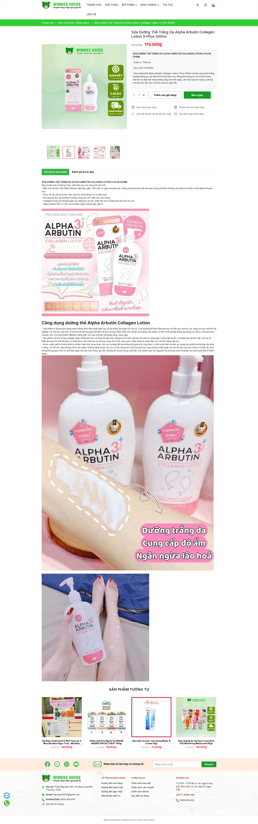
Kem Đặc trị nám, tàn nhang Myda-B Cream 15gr (151, 742)
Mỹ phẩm (128, 4)
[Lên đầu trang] (248, 814)
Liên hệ (91, 14)
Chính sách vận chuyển (142, 787)
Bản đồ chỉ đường (54, 804)
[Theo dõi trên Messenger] (57, 764)
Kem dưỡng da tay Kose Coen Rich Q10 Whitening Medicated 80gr (196, 742)
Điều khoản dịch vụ (110, 795)
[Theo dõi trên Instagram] (67, 764)
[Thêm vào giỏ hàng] (77, 732)
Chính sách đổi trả (140, 791)
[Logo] (61, 5)
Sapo (152, 820)
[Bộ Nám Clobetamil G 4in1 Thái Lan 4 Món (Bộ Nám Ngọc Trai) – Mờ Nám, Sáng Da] (62, 717)
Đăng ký (209, 764)
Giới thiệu (112, 4)
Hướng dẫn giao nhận (112, 791)
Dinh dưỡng (148, 4)
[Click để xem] (84, 86)
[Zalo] (7, 796)
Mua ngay (57, 732)
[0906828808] (7, 803)
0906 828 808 (60, 799)
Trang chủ (93, 4)
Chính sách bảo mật (140, 783)
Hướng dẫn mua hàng (111, 783)
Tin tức (168, 4)
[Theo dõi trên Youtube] (76, 764)
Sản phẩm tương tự (129, 689)
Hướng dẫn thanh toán (112, 787)
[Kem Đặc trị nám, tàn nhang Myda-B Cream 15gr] (151, 717)
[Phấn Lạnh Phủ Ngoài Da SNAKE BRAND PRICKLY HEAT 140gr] (107, 717)
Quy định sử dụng (140, 795)
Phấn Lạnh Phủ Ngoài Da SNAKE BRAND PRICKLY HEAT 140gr (106, 742)
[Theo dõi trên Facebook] (48, 764)
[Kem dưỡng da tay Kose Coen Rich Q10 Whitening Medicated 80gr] (196, 717)
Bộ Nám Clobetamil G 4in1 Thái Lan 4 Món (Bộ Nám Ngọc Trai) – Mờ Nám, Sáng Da (61, 742)
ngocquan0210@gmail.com (63, 794)
